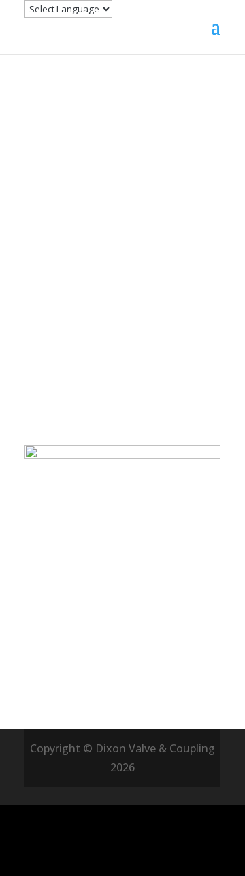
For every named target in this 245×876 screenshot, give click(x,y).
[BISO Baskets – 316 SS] (122, 619)
